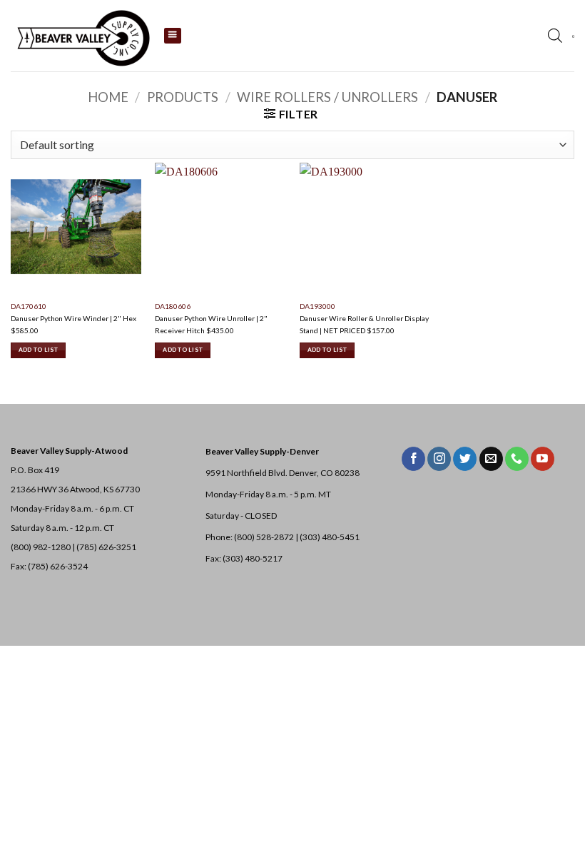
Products (182, 97)
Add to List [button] (38, 349)
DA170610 (28, 306)
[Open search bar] (555, 36)
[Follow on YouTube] (542, 459)
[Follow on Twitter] (465, 459)
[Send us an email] (491, 459)
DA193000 (317, 306)
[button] (573, 36)
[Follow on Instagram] (439, 459)
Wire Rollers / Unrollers (327, 97)
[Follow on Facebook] (413, 459)
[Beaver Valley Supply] (82, 36)
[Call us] (517, 459)
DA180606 (172, 306)
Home (108, 97)
